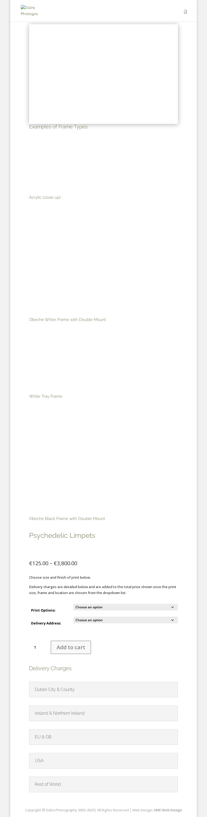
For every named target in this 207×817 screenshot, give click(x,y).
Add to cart (71, 647)
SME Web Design (167, 810)
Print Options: (43, 610)
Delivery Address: (46, 623)
